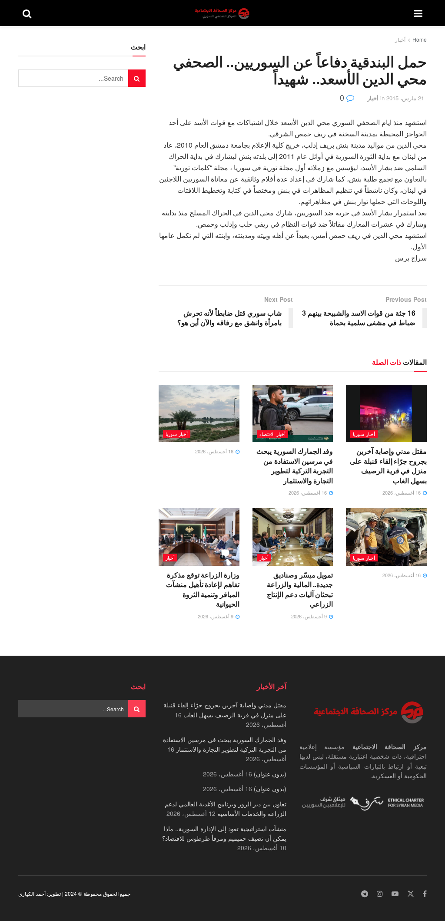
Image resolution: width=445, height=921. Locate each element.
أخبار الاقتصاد (272, 433)
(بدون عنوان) (270, 773)
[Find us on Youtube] (395, 894)
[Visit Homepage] (223, 13)
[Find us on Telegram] (364, 894)
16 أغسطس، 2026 (402, 492)
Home (419, 39)
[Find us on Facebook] (425, 894)
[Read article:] (199, 413)
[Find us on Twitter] (410, 894)
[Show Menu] (418, 13)
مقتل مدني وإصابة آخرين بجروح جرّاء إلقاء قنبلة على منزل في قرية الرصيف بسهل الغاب (388, 465)
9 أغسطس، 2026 (309, 616)
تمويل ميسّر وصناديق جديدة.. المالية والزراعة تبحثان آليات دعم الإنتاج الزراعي (300, 589)
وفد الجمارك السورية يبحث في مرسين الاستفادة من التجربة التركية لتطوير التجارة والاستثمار (294, 465)
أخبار (400, 39)
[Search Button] (27, 13)
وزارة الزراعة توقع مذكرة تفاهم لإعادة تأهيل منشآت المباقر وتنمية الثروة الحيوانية (202, 589)
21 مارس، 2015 (405, 98)
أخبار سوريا (364, 433)
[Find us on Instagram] (380, 894)
